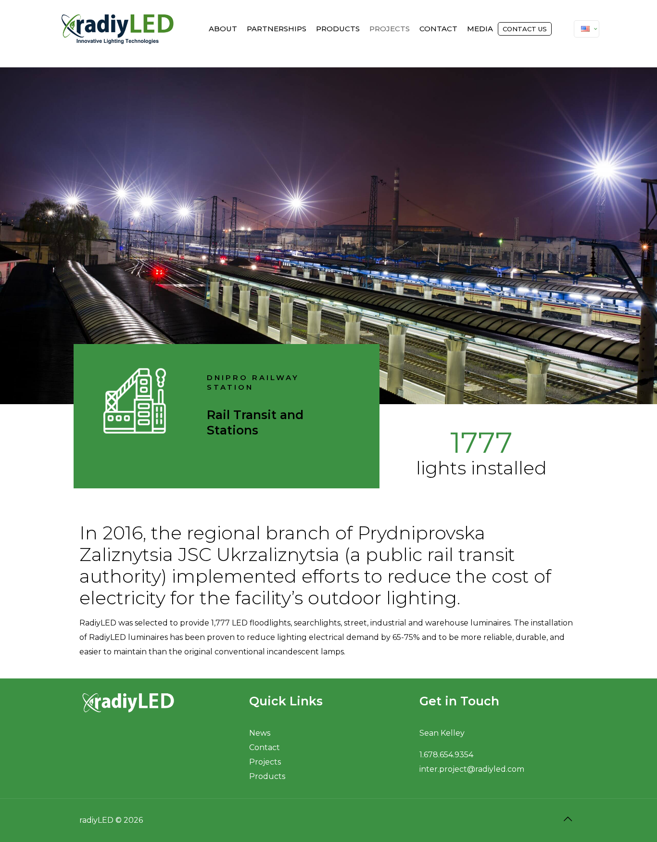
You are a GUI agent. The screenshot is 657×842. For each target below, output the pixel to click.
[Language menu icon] (586, 29)
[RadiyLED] (118, 29)
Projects (265, 761)
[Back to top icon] (567, 819)
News (259, 733)
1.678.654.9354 (446, 754)
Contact (264, 747)
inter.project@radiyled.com (471, 769)
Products (267, 776)
